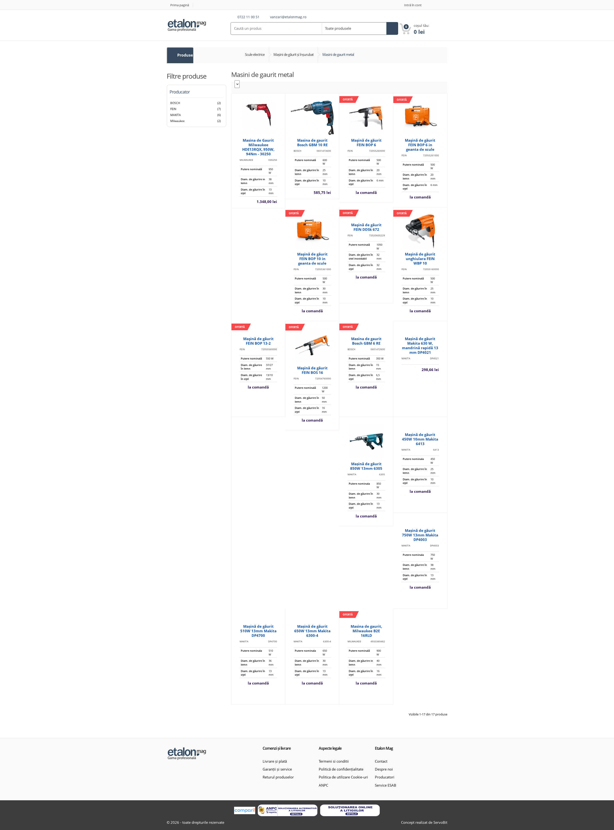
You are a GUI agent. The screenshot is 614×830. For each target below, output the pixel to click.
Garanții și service (277, 769)
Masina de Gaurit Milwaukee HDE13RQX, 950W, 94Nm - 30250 (258, 147)
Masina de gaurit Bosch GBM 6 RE (366, 341)
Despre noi (384, 769)
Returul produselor (278, 777)
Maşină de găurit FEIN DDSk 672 (366, 227)
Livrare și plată (275, 761)
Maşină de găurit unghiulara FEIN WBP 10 (420, 259)
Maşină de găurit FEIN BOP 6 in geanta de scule (420, 145)
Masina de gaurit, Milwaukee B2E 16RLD (366, 631)
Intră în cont (413, 5)
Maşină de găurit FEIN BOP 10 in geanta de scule (312, 259)
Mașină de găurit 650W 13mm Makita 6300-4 (312, 631)
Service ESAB (385, 785)
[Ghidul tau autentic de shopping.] (244, 810)
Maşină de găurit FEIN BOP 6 (366, 142)
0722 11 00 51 (248, 17)
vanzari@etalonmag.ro (288, 17)
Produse (184, 55)
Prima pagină (179, 5)
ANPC (323, 785)
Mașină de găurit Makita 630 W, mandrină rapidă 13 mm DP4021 (420, 345)
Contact (381, 761)
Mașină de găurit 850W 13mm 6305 (366, 466)
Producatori (384, 777)
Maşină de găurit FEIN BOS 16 (312, 370)
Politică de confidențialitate (341, 769)
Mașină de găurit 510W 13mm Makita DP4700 (258, 631)
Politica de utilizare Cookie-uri (343, 777)
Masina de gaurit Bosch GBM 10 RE (312, 142)
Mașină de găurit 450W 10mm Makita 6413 (420, 439)
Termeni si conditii (334, 761)
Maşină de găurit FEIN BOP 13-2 (258, 341)
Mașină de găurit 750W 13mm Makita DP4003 (420, 535)
